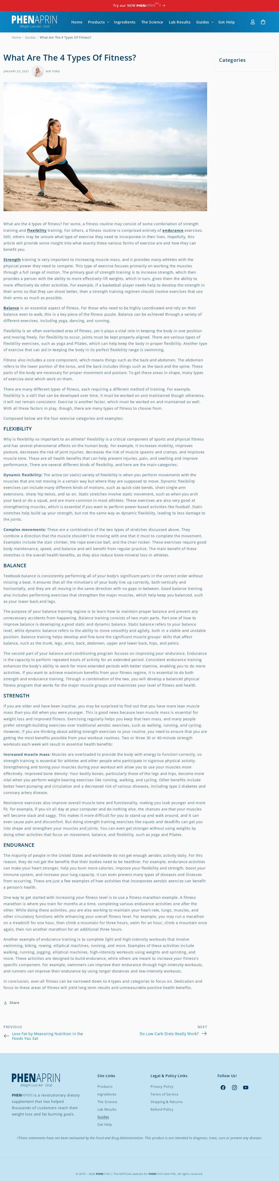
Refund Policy (162, 1109)
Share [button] (14, 1002)
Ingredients (107, 1094)
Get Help (104, 1124)
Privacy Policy (162, 1086)
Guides (30, 37)
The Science (107, 1102)
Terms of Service (164, 1094)
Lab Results (107, 1109)
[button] (98, 22)
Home (16, 37)
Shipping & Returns (167, 1102)
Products (105, 1086)
